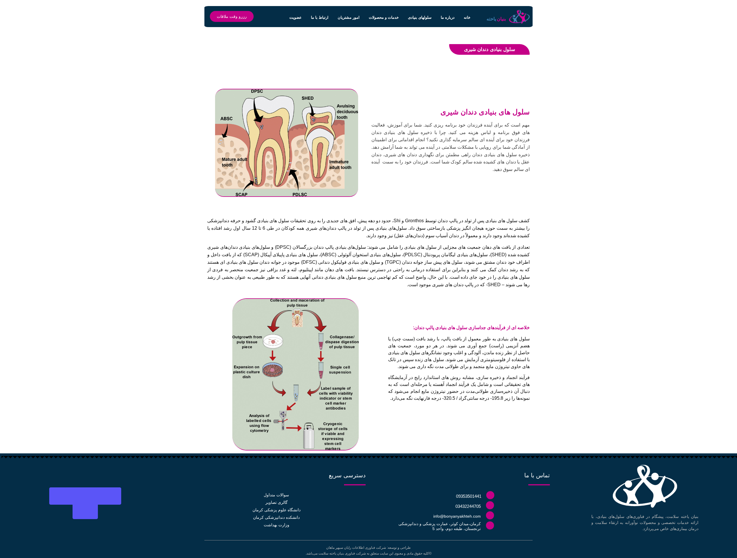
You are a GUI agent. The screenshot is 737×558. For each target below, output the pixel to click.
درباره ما (448, 17)
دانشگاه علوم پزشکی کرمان (276, 510)
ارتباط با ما (319, 17)
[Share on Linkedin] (77, 496)
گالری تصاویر (276, 502)
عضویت (295, 17)
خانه (467, 17)
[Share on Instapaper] (62, 496)
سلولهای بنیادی (420, 17)
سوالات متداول (276, 495)
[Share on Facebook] (108, 496)
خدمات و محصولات (384, 17)
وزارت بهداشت (276, 525)
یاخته (491, 18)
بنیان (501, 18)
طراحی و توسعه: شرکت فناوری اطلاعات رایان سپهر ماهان (368, 548)
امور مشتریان (349, 17)
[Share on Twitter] (93, 496)
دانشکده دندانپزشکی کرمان (276, 517)
